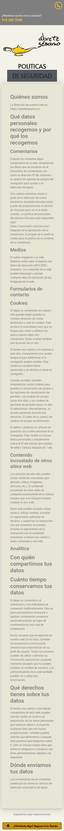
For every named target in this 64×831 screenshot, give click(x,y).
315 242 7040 (12, 20)
